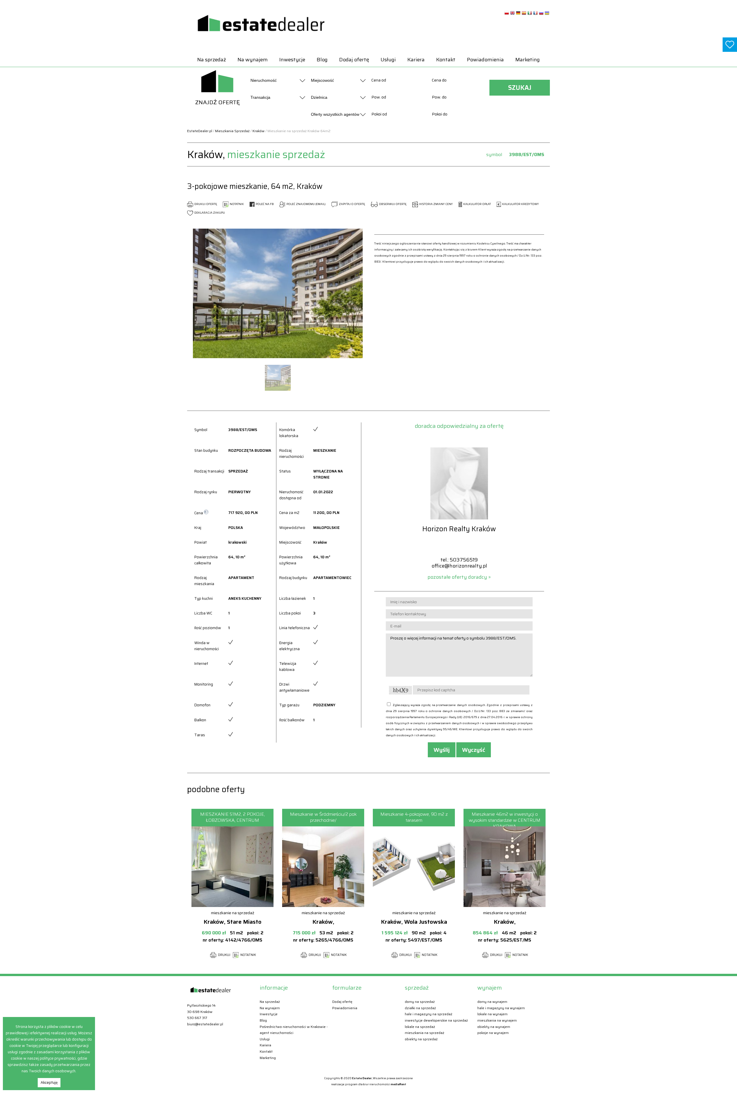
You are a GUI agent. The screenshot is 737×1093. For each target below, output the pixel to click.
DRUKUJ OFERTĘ (205, 204)
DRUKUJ (223, 954)
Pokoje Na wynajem (493, 1032)
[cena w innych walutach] (206, 513)
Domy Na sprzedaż (420, 1001)
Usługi (388, 60)
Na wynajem (253, 60)
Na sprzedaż (211, 60)
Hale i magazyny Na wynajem (501, 1008)
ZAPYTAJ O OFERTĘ (351, 204)
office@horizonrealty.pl (459, 566)
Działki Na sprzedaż (420, 1008)
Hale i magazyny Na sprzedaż (428, 1014)
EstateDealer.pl (199, 131)
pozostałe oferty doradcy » (459, 577)
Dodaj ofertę (354, 60)
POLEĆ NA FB (264, 204)
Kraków (258, 131)
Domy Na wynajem (492, 1001)
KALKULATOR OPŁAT (477, 204)
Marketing (527, 60)
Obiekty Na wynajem (493, 1026)
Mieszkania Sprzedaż (232, 131)
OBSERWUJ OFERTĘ (392, 204)
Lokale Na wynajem (492, 1014)
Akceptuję (49, 1082)
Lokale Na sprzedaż (420, 1026)
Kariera (416, 60)
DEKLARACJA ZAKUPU (209, 212)
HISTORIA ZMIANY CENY (436, 204)
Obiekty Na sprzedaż (421, 1039)
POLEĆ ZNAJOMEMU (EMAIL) (306, 204)
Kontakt (445, 60)
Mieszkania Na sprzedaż (424, 1032)
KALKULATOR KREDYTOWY (520, 204)
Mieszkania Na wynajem (497, 1020)
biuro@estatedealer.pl (205, 1024)
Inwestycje (292, 60)
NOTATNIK (236, 204)
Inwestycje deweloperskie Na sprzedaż (436, 1020)
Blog (322, 60)
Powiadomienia (485, 60)
